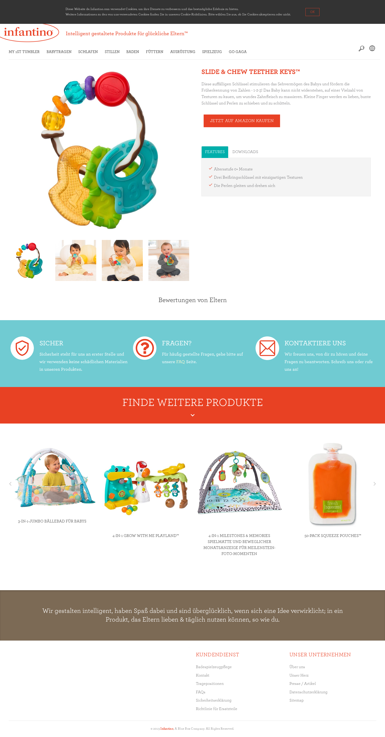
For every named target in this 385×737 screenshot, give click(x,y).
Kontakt (202, 676)
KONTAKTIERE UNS (315, 343)
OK (312, 12)
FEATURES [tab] (215, 152)
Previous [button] (10, 484)
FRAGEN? (176, 343)
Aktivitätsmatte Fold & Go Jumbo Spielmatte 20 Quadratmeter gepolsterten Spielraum (336, 513)
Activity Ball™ (242, 565)
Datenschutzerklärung (308, 692)
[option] (29, 260)
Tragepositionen (210, 684)
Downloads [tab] (245, 152)
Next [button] (375, 484)
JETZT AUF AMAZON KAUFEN (242, 121)
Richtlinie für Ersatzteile (216, 709)
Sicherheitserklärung (213, 700)
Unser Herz (299, 676)
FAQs (200, 692)
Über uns (297, 667)
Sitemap (296, 700)
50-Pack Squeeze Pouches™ (149, 536)
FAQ (180, 362)
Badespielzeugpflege (214, 667)
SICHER (51, 343)
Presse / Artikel (302, 684)
